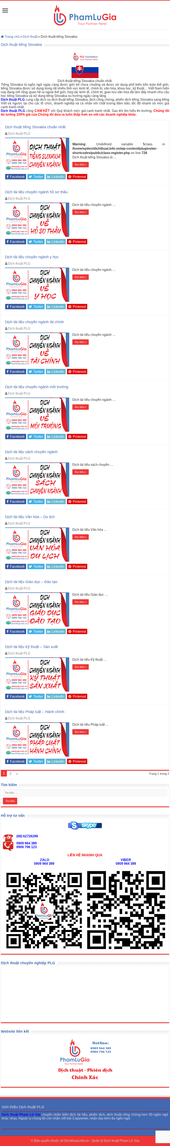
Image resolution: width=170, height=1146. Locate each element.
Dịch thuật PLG (19, 133)
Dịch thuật (30, 36)
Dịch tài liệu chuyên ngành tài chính (34, 322)
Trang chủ (11, 36)
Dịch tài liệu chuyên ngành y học (32, 257)
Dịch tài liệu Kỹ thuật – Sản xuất (31, 647)
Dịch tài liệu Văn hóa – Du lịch (30, 517)
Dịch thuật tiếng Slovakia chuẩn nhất (35, 127)
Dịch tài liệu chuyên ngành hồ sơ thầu (36, 192)
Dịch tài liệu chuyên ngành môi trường (36, 387)
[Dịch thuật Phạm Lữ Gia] (85, 15)
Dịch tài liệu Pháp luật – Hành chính (34, 712)
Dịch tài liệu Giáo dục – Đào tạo (31, 582)
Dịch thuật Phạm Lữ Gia (121, 1140)
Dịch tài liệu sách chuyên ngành (31, 452)
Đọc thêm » (80, 164)
